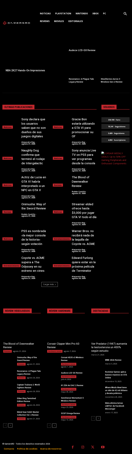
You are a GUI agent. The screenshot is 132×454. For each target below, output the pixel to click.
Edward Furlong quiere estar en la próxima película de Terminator (84, 264)
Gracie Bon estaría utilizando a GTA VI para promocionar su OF (83, 128)
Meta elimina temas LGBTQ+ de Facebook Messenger (114, 406)
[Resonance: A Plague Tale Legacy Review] (82, 69)
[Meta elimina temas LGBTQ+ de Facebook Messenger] (97, 406)
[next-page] (10, 425)
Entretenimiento (62, 239)
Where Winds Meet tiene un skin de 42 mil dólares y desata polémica (116, 390)
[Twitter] (93, 447)
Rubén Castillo (79, 191)
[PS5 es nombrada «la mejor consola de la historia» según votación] (10, 234)
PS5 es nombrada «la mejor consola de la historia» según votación (33, 237)
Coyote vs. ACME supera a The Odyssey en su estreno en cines (32, 264)
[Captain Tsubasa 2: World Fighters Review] (8, 387)
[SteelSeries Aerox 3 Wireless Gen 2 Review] (114, 69)
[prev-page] (5, 425)
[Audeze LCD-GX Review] (98, 43)
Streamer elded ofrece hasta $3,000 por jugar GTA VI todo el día (84, 210)
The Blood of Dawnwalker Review (80, 181)
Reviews (58, 185)
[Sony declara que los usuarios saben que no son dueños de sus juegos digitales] (10, 123)
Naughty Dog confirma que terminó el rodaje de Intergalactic (33, 157)
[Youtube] (103, 447)
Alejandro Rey (28, 142)
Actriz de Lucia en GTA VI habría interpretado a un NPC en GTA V (33, 183)
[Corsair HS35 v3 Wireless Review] (52, 360)
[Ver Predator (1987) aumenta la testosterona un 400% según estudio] (110, 330)
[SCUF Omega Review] (52, 416)
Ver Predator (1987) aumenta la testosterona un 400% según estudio (109, 347)
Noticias (8, 127)
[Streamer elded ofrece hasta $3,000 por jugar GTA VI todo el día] (61, 208)
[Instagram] (83, 447)
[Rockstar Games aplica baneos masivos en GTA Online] (97, 374)
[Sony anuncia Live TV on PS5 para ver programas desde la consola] (61, 154)
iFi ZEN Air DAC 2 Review (72, 385)
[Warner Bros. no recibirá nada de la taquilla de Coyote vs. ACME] (61, 234)
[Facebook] (72, 447)
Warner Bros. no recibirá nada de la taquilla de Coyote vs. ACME (83, 237)
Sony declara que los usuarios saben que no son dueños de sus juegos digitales (33, 128)
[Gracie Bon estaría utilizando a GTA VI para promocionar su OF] (61, 123)
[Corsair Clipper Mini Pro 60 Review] (66, 330)
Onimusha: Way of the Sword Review (33, 206)
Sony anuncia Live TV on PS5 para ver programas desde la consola (84, 157)
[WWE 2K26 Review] (97, 362)
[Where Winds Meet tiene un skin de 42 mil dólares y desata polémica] (97, 390)
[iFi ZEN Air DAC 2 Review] (52, 388)
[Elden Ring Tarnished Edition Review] (8, 401)
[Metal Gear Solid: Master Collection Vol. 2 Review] (8, 415)
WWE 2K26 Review (113, 360)
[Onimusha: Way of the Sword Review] (10, 208)
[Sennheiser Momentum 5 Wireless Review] (52, 400)
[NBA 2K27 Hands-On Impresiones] (34, 54)
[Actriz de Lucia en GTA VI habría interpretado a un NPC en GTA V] (10, 181)
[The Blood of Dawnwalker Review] (61, 181)
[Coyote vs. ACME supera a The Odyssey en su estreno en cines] (10, 261)
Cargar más (48, 284)
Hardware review (54, 351)
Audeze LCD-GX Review (71, 373)
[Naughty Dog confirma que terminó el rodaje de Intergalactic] (10, 154)
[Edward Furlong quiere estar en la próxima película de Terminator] (61, 261)
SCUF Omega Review (70, 413)
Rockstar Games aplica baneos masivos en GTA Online (116, 375)
